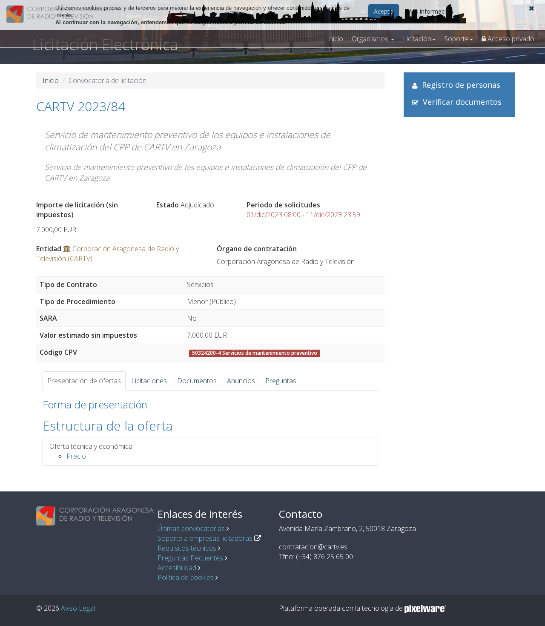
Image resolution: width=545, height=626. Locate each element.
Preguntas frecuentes (190, 558)
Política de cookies (186, 577)
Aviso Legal (78, 608)
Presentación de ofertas (84, 380)
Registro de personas (461, 85)
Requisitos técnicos (187, 548)
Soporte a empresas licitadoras (205, 538)
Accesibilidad (177, 567)
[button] (531, 8)
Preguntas (280, 380)
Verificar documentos (462, 102)
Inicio (335, 38)
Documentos (197, 380)
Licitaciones (149, 380)
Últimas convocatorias (191, 528)
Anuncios (241, 380)
